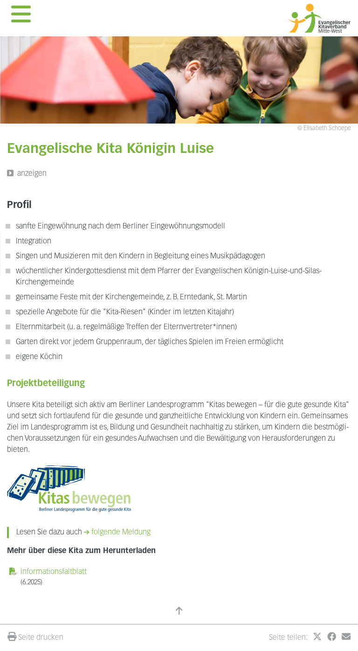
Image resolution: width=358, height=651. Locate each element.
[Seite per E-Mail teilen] (346, 638)
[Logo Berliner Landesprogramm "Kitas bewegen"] (69, 488)
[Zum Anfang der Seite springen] (179, 612)
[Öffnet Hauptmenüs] (21, 17)
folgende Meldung (121, 532)
